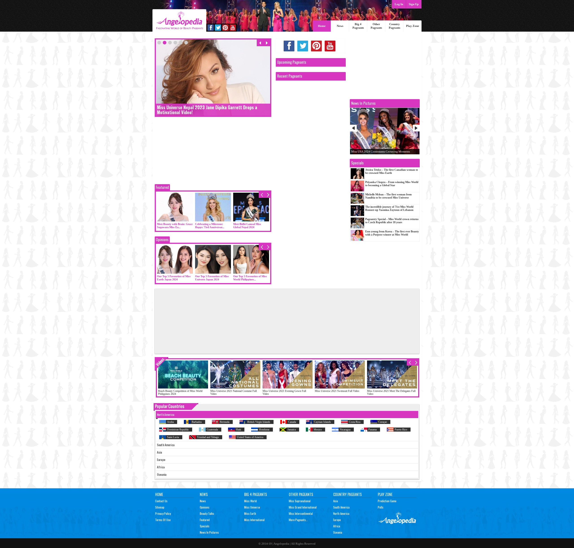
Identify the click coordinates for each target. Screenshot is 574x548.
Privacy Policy (163, 513)
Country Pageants (394, 25)
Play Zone (412, 26)
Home (322, 26)
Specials (204, 526)
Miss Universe (252, 507)
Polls (380, 507)
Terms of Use (163, 519)
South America (341, 507)
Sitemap (159, 507)
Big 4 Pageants (358, 25)
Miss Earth (250, 513)
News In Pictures (209, 532)
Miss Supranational (300, 501)
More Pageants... (298, 519)
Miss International (254, 519)
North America (341, 513)
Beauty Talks (207, 513)
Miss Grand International (303, 507)
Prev (353, 128)
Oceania (337, 532)
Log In (399, 4)
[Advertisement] (213, 151)
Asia (335, 501)
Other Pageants (376, 25)
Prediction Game (387, 501)
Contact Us (161, 501)
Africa (336, 526)
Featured (162, 187)
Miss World (250, 501)
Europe (337, 519)
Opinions (162, 239)
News (340, 26)
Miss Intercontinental (301, 513)
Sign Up (414, 4)
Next (416, 128)
